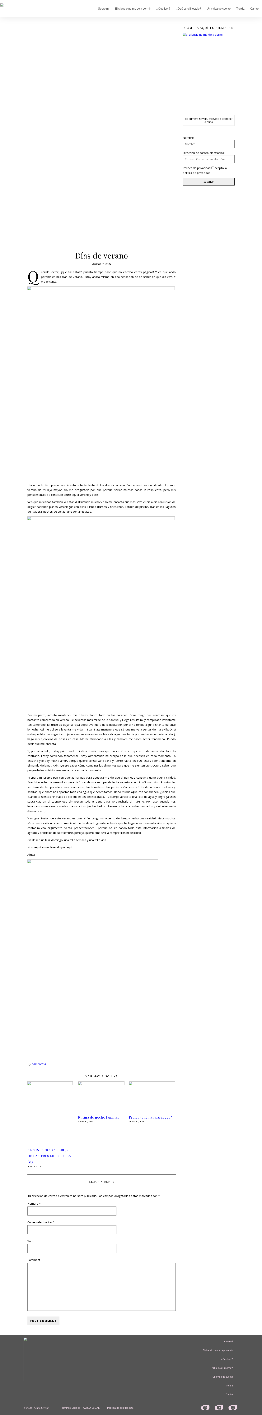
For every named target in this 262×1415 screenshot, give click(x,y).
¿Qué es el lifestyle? (188, 8)
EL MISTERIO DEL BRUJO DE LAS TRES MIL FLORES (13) (49, 1155)
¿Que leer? (163, 8)
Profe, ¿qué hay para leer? (150, 1117)
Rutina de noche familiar (98, 1117)
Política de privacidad (197, 168)
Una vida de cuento (219, 8)
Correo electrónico (40, 1222)
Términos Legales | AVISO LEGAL (80, 1407)
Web (30, 1241)
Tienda (240, 8)
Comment (33, 1260)
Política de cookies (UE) (120, 1407)
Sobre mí (103, 8)
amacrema (39, 1064)
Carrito (254, 8)
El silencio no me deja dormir (133, 8)
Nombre (34, 1203)
